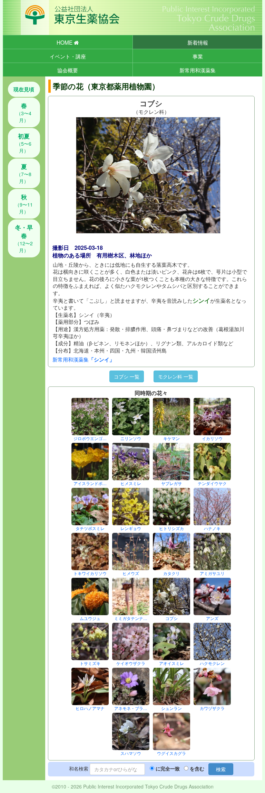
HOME (65, 42)
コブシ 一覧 (126, 376)
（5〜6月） (23, 143)
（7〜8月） (23, 173)
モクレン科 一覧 (175, 376)
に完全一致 (168, 768)
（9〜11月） (24, 204)
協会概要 (67, 70)
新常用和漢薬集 (197, 70)
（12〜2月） (24, 238)
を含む (197, 768)
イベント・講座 (68, 56)
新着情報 (197, 42)
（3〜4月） (23, 112)
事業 (198, 56)
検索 (221, 769)
